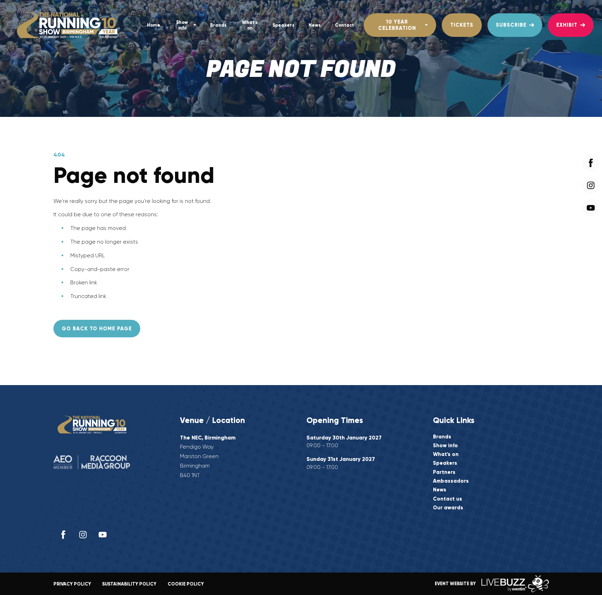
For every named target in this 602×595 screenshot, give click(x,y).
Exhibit (566, 25)
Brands (218, 25)
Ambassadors (451, 481)
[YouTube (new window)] (103, 535)
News (315, 25)
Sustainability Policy (129, 584)
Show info (182, 25)
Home (153, 25)
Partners (444, 472)
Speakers (283, 25)
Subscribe (511, 25)
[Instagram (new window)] (83, 535)
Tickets (461, 25)
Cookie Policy (186, 584)
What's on (250, 25)
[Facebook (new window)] (63, 535)
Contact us (447, 499)
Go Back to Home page (97, 328)
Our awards (448, 508)
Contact (344, 25)
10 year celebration (397, 25)
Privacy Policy (72, 584)
